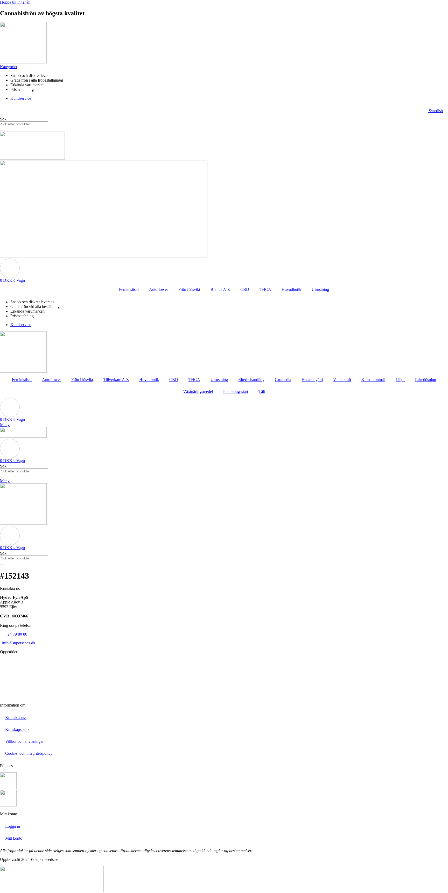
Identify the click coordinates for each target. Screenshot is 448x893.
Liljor (400, 379)
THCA (265, 289)
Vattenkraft (342, 379)
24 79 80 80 (13, 634)
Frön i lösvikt (189, 289)
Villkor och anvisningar (24, 741)
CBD (244, 289)
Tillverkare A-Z (116, 379)
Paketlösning (425, 379)
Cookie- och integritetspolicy (28, 753)
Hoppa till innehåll (15, 2)
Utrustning (320, 289)
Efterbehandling (251, 379)
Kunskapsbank (17, 729)
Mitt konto (13, 838)
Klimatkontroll (373, 379)
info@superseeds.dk (17, 643)
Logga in (12, 826)
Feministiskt (129, 289)
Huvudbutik (291, 289)
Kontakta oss (15, 717)
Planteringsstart (235, 391)
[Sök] (2, 130)
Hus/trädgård (312, 379)
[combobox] (24, 124)
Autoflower (158, 289)
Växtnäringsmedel (198, 391)
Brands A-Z (220, 289)
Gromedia (283, 379)
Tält (261, 391)
